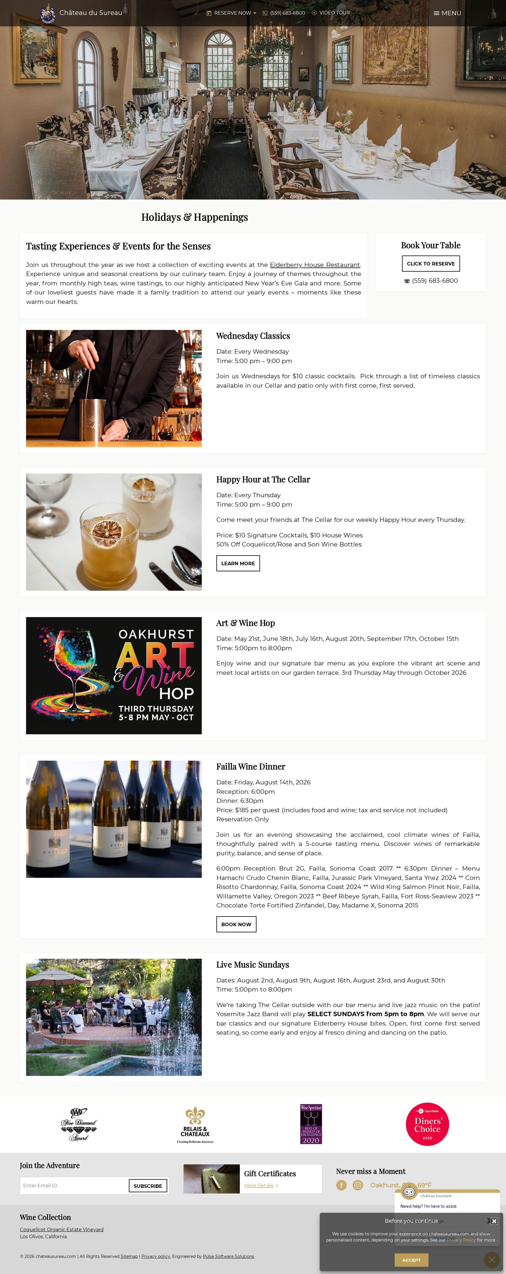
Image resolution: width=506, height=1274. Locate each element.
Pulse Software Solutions (228, 1256)
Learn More (238, 563)
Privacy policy (155, 1256)
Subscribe (148, 1186)
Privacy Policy (461, 1240)
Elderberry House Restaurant (315, 264)
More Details (258, 1185)
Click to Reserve (431, 264)
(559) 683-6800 (287, 13)
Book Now (236, 924)
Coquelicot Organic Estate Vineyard (62, 1229)
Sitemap (129, 1256)
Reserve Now (232, 13)
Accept (411, 1260)
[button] (494, 1221)
